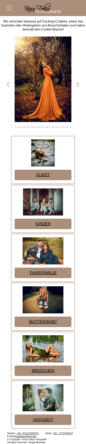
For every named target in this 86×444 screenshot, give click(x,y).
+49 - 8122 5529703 (27, 433)
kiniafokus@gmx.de (25, 436)
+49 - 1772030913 (63, 433)
